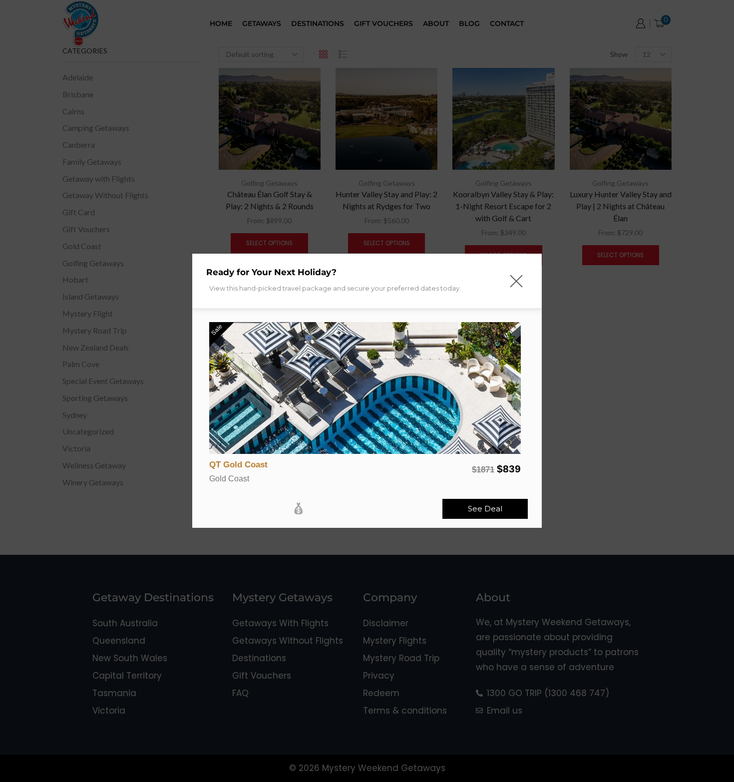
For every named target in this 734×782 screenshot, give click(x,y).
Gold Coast (229, 478)
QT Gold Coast (238, 464)
